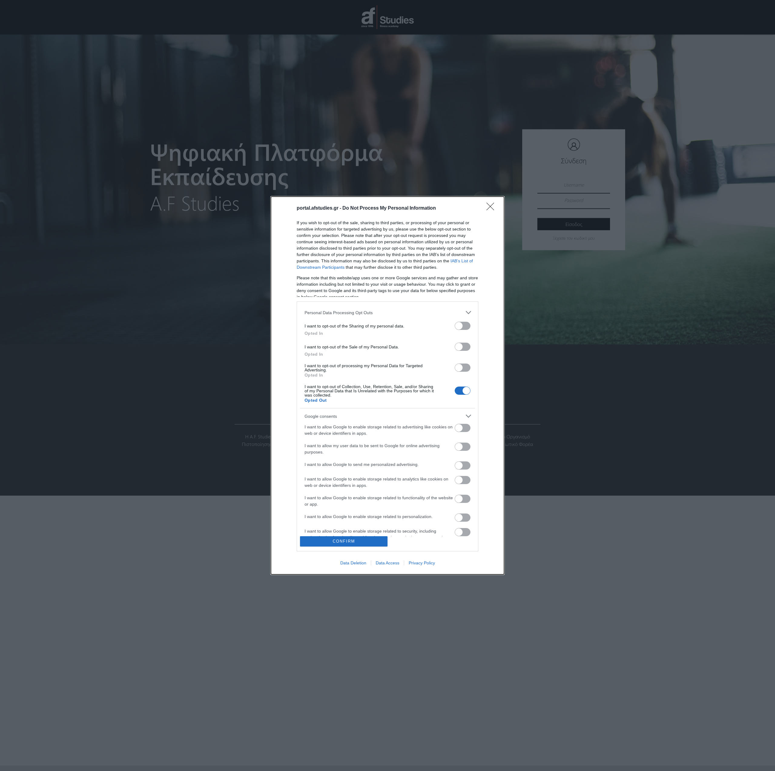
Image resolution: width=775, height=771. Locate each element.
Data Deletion (353, 562)
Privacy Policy (422, 562)
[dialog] (387, 385)
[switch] (462, 326)
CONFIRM (344, 541)
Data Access (387, 562)
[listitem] (387, 312)
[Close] (492, 208)
